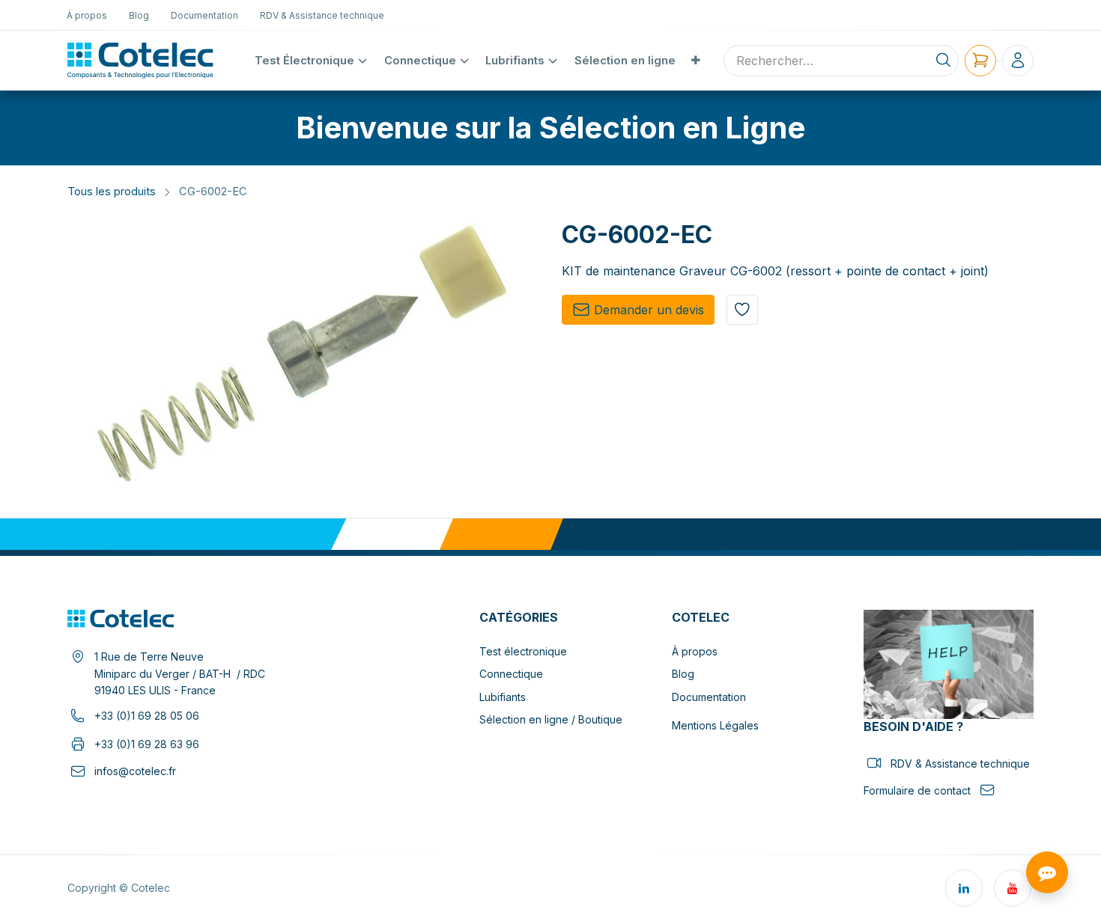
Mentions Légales (715, 725)
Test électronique (523, 651)
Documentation (709, 697)
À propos (695, 651)
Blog (683, 673)
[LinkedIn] (964, 888)
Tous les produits (111, 191)
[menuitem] (87, 15)
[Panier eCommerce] (980, 60)
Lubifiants (502, 697)
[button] (742, 310)
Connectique (511, 673)
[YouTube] (1012, 888)
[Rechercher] (943, 60)
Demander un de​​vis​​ (649, 309)
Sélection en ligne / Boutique (550, 719)
